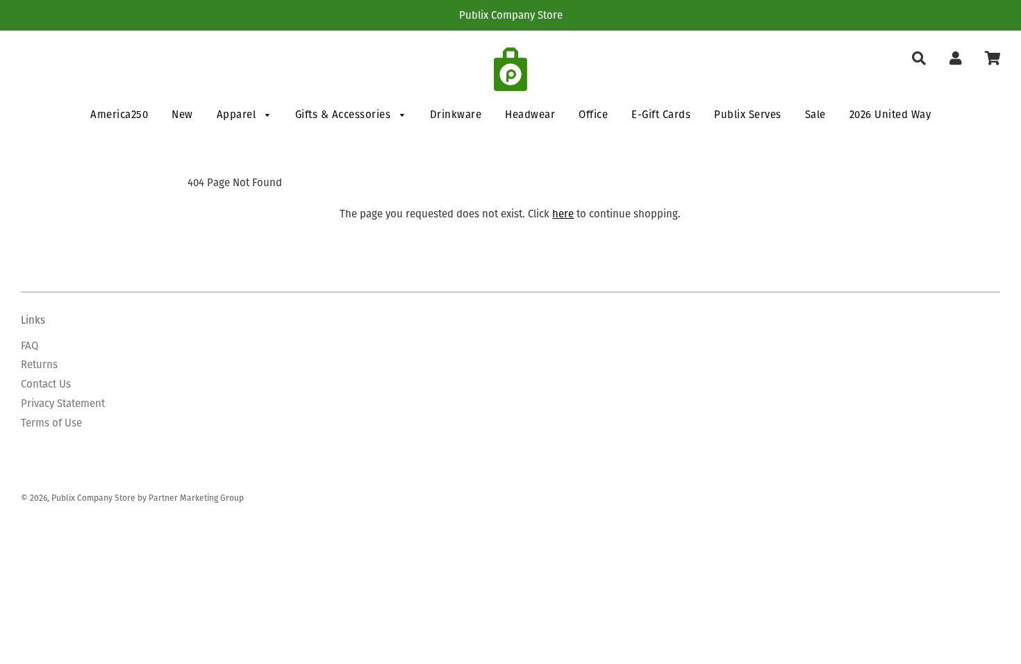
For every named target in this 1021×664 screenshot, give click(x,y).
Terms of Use (51, 422)
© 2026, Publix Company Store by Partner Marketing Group (132, 498)
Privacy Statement (63, 403)
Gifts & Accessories (344, 114)
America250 (119, 114)
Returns (39, 364)
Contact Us (46, 383)
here (563, 213)
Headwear (530, 114)
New (182, 114)
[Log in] (955, 58)
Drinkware (456, 114)
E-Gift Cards (660, 114)
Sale (815, 114)
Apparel (238, 114)
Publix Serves (747, 114)
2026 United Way (890, 114)
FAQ (29, 345)
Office (593, 114)
